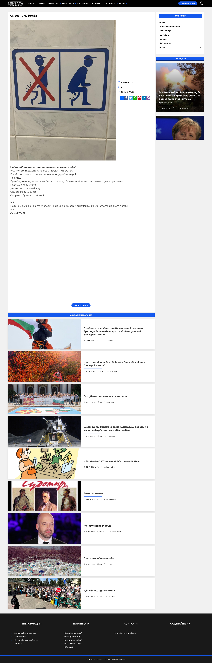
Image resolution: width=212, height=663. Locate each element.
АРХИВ (122, 3)
